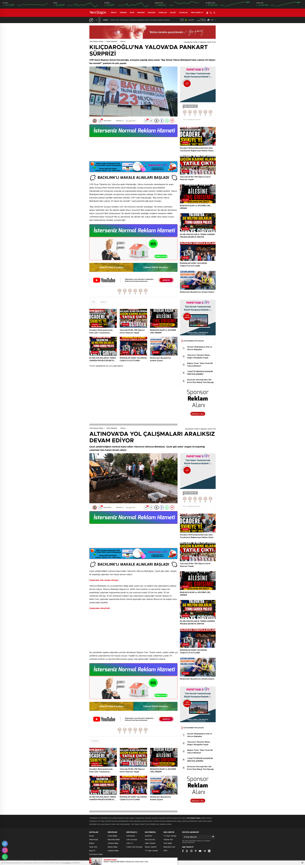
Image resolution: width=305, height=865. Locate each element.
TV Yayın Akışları (151, 851)
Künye (91, 836)
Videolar (162, 12)
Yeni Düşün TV (197, 12)
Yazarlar (183, 12)
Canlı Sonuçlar (131, 839)
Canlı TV (129, 843)
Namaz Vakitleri (151, 847)
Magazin (151, 12)
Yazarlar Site (168, 839)
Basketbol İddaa (114, 839)
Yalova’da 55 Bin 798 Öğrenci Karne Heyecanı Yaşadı (128, 20)
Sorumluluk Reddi (95, 854)
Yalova (122, 41)
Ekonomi (141, 12)
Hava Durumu (150, 839)
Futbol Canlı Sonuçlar (134, 847)
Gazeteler (148, 836)
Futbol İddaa (112, 836)
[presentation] (96, 20)
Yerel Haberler (111, 41)
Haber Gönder (150, 843)
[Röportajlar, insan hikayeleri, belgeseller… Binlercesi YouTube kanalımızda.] (133, 285)
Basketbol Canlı (169, 847)
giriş (111, 366)
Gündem (123, 12)
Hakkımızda (93, 839)
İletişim (91, 843)
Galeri (173, 12)
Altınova (95, 741)
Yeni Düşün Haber (96, 41)
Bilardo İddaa (112, 847)
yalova (103, 302)
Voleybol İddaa (113, 851)
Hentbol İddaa (113, 843)
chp (93, 302)
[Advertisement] (133, 150)
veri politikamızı (66, 862)
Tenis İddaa (167, 843)
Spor (132, 12)
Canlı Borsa (130, 836)
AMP (165, 851)
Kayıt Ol (92, 851)
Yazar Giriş (93, 847)
